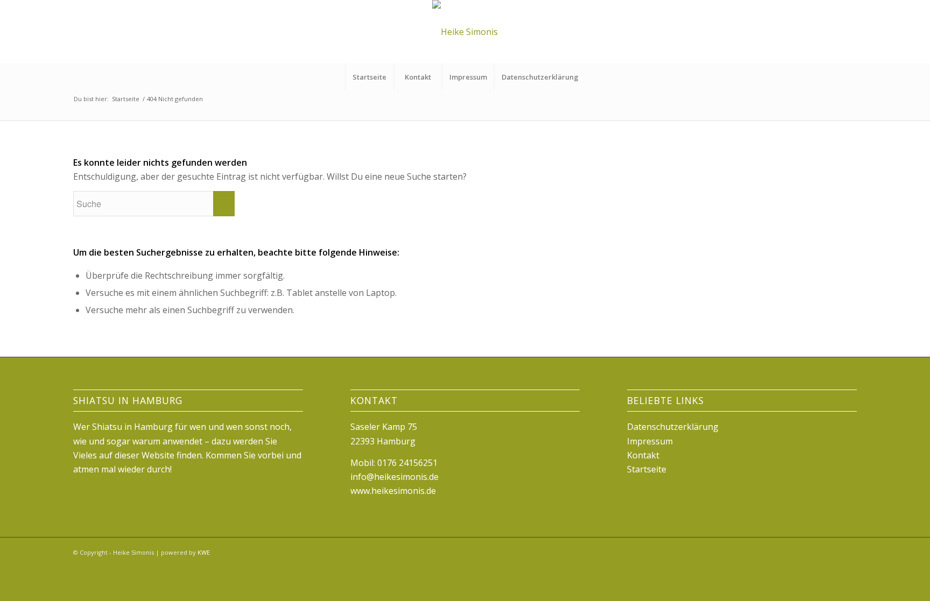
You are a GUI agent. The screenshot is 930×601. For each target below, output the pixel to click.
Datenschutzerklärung (540, 77)
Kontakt (418, 77)
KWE (204, 552)
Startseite (369, 77)
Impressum (468, 77)
